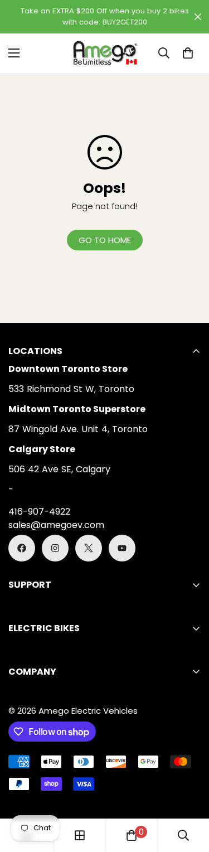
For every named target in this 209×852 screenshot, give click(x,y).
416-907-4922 (39, 511)
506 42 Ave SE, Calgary (59, 469)
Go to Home (105, 240)
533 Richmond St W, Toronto (71, 389)
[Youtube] (122, 548)
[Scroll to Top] (189, 793)
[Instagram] (55, 548)
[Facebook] (21, 548)
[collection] (79, 835)
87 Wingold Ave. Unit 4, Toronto (78, 429)
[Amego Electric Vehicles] (104, 53)
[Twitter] (88, 548)
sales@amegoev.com (56, 525)
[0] (188, 53)
